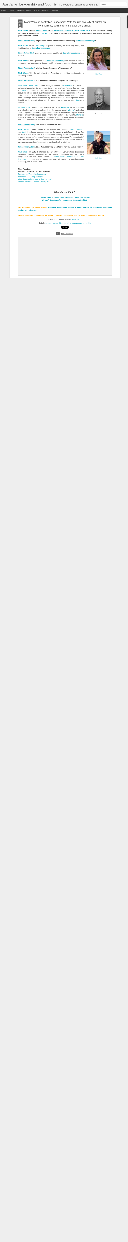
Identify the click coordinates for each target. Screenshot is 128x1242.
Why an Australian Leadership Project (33, 181)
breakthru (44, 33)
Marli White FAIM (83, 30)
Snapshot (45, 10)
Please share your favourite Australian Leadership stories (65, 197)
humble (88, 223)
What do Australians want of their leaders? (35, 179)
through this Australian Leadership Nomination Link (64, 200)
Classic (4, 10)
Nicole (24, 132)
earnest (49, 223)
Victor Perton (42, 30)
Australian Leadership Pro (59, 207)
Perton (23, 40)
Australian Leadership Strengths (31, 176)
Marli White (23, 30)
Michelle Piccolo (24, 107)
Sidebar (37, 10)
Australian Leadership (63, 30)
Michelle (71, 110)
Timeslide (54, 10)
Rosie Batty (39, 45)
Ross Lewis (33, 85)
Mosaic (29, 10)
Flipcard (12, 10)
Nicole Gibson (76, 129)
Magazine (20, 10)
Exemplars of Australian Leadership (32, 174)
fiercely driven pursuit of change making (68, 223)
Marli (32, 40)
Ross (24, 90)
